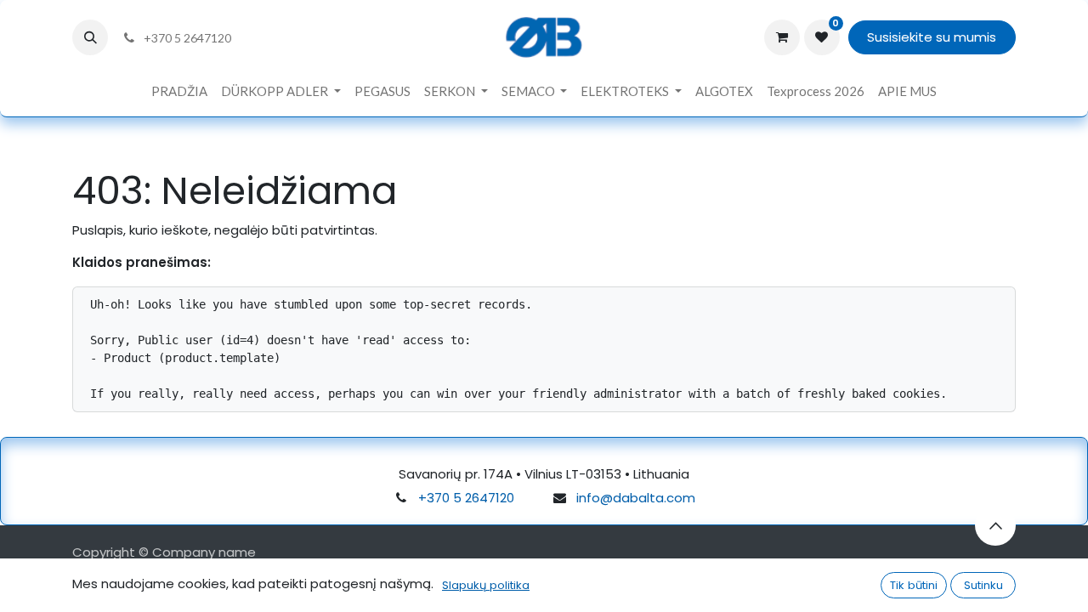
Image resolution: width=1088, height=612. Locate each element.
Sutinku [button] (983, 585)
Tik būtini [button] (914, 585)
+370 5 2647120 (466, 498)
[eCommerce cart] (782, 37)
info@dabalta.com (635, 498)
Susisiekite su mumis (931, 37)
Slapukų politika (486, 585)
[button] (90, 37)
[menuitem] (179, 91)
